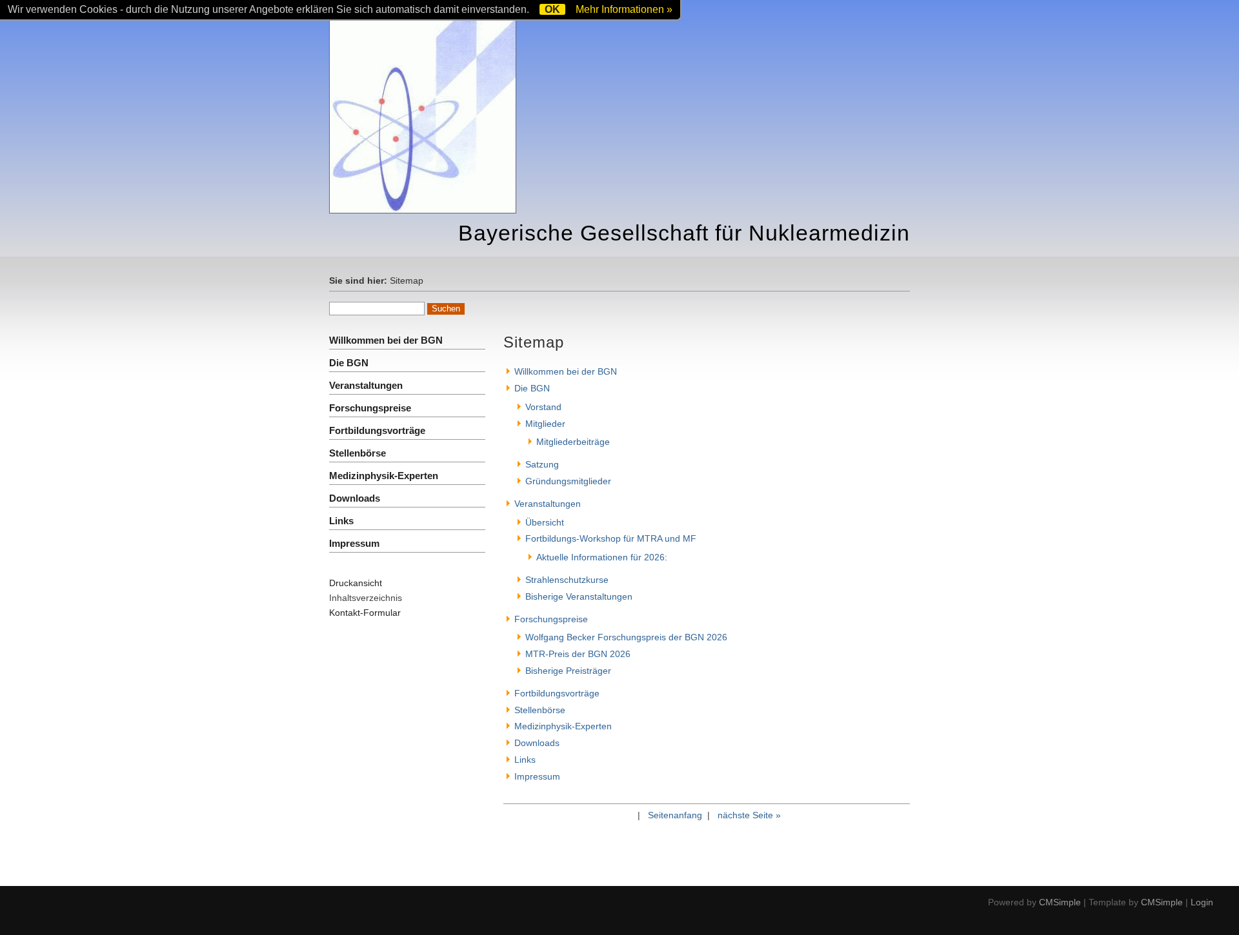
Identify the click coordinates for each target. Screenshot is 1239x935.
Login (1202, 902)
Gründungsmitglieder (568, 481)
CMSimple (1060, 902)
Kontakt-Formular (365, 612)
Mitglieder (545, 423)
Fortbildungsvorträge (377, 430)
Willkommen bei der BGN (386, 340)
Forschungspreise (370, 407)
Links (341, 520)
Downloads (354, 498)
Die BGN (348, 362)
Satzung (542, 464)
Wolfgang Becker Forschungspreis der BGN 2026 (626, 637)
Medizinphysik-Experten (383, 475)
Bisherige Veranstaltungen (578, 596)
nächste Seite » (749, 815)
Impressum (354, 543)
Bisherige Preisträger (568, 670)
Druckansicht (355, 583)
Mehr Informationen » (624, 9)
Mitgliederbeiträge (573, 442)
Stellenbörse (357, 453)
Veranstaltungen (366, 385)
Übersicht (544, 522)
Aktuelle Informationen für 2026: (601, 557)
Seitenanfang (675, 815)
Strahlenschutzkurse (567, 580)
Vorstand (543, 407)
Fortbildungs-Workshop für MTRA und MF (610, 538)
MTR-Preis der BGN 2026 (577, 654)
